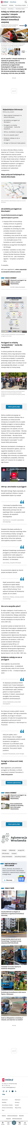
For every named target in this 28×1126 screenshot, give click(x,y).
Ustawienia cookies (19, 1121)
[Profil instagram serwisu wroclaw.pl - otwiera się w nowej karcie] (3, 1091)
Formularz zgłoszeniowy (14, 782)
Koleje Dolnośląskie (7, 856)
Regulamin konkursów (17, 1118)
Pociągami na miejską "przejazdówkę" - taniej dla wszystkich (12, 127)
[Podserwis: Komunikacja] (12, 2)
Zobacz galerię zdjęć (14, 407)
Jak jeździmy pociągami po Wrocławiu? (12, 121)
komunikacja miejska (20, 856)
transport (14, 853)
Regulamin (8, 1118)
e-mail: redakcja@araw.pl (8, 1087)
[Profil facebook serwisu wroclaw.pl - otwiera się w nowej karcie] (9, 1091)
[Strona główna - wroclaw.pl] (4, 2)
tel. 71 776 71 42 (6, 1085)
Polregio (4, 850)
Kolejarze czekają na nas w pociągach (12, 139)
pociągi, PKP (21, 850)
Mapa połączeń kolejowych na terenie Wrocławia (13, 116)
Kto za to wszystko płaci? (11, 135)
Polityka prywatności (9, 1121)
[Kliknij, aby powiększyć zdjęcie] (14, 838)
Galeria (23, 52)
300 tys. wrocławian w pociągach (13, 132)
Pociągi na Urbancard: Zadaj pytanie (14, 143)
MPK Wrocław (5, 853)
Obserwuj (10, 880)
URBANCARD (12, 850)
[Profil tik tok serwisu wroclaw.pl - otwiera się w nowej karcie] (6, 1091)
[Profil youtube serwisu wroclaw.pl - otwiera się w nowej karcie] (12, 1091)
